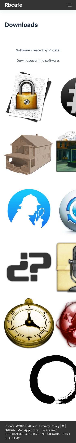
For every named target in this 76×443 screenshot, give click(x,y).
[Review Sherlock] (29, 210)
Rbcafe (13, 5)
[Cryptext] (29, 97)
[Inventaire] (29, 154)
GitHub (10, 430)
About (32, 426)
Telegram (48, 430)
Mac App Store (28, 430)
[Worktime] (29, 323)
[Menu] (70, 5)
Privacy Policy (49, 426)
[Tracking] (29, 267)
